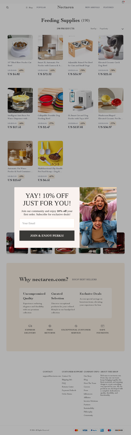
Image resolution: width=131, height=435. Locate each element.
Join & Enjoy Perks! (47, 235)
